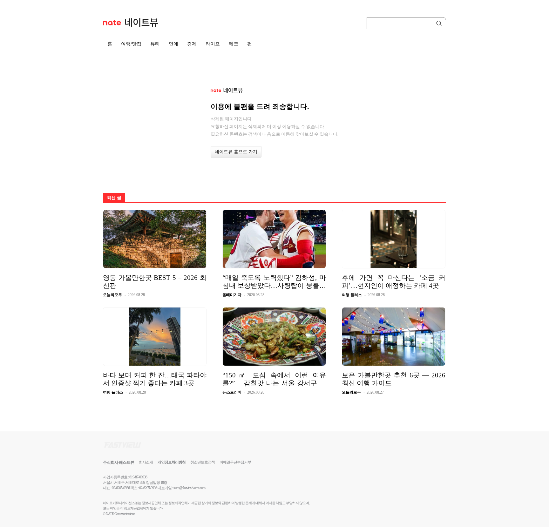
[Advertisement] (477, 170)
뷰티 (155, 43)
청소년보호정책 (202, 462)
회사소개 (146, 462)
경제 (192, 43)
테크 (233, 43)
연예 (173, 43)
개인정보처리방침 (172, 462)
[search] (440, 23)
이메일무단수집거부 (235, 462)
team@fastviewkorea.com (189, 488)
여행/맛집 (131, 43)
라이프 (213, 43)
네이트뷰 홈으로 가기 (236, 151)
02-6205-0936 (121, 488)
